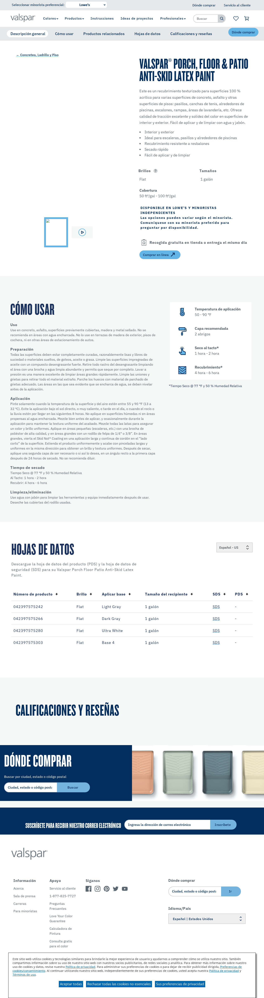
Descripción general (28, 33)
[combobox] (205, 18)
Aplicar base (114, 594)
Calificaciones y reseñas (191, 33)
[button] (164, 171)
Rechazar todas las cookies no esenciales (119, 984)
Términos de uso (24, 975)
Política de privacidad (80, 967)
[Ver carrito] (246, 18)
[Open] (155, 170)
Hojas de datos (147, 33)
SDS (216, 594)
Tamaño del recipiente (166, 594)
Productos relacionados (104, 33)
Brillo (82, 594)
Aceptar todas (71, 984)
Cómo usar (64, 33)
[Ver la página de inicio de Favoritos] (235, 18)
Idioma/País (179, 908)
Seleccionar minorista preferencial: (38, 5)
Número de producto (33, 594)
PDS (239, 594)
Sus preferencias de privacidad (180, 984)
